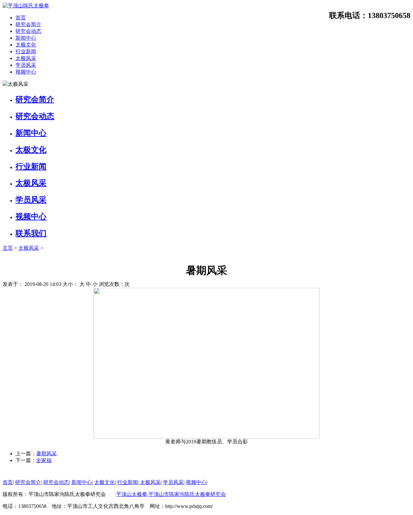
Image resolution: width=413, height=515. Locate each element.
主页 (8, 248)
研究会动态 (28, 31)
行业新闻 (25, 51)
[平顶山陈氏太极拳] (26, 5)
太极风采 (25, 58)
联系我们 (30, 233)
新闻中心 (25, 38)
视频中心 (25, 72)
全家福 (44, 460)
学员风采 (25, 65)
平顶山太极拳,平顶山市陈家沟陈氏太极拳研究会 (171, 494)
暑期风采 (46, 453)
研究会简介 (28, 24)
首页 (20, 17)
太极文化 (25, 44)
